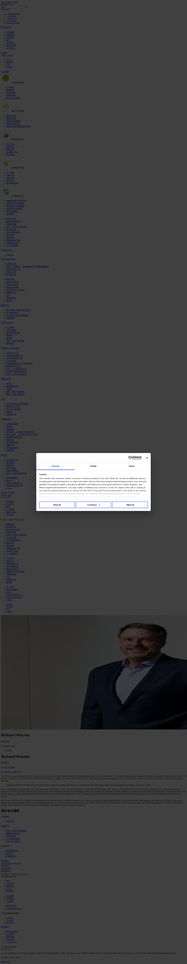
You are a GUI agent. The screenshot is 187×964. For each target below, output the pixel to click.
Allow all (130, 505)
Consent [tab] (55, 466)
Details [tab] (93, 466)
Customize (92, 505)
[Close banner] (147, 458)
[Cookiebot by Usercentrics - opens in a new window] (130, 458)
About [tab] (131, 466)
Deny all (57, 505)
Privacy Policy (130, 497)
